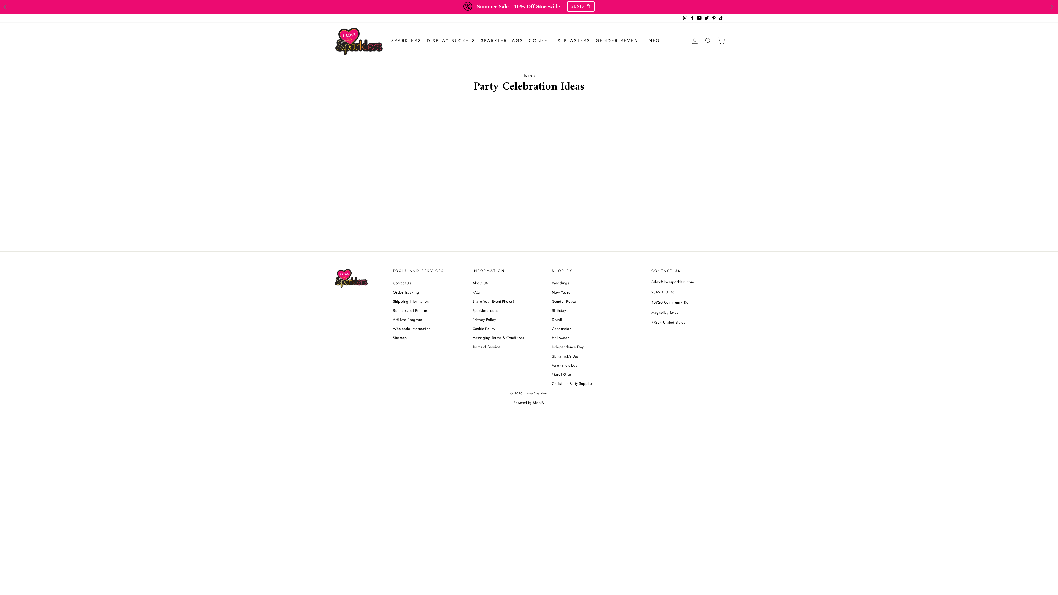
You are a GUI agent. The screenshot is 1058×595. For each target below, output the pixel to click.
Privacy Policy (484, 319)
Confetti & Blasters (559, 40)
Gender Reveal (618, 40)
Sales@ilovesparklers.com (672, 282)
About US (480, 283)
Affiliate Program (407, 319)
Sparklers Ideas (485, 310)
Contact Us (402, 283)
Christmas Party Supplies (572, 383)
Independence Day (568, 347)
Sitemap (400, 337)
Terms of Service (486, 347)
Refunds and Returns (410, 310)
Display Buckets (451, 40)
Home (527, 75)
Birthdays (560, 310)
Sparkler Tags (502, 40)
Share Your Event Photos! (493, 301)
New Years (561, 292)
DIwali (557, 319)
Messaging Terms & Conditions (498, 337)
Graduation (561, 328)
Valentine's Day (564, 365)
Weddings (560, 283)
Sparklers (406, 40)
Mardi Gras (561, 374)
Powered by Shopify (529, 402)
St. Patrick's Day (565, 356)
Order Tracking (406, 292)
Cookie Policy (484, 328)
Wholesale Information (411, 328)
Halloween (561, 337)
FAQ (476, 292)
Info (653, 40)
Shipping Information (411, 301)
